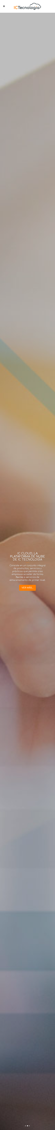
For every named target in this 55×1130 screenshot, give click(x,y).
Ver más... (27, 587)
